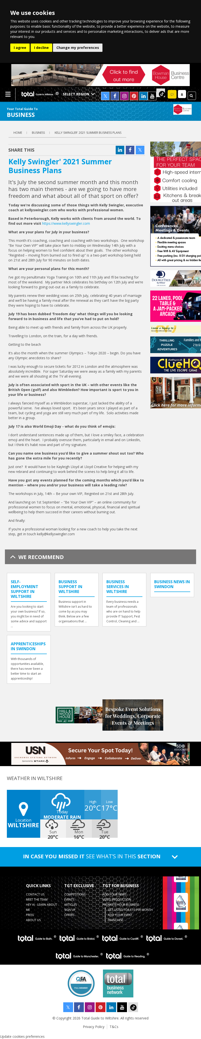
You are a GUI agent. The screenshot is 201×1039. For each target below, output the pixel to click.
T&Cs (114, 1026)
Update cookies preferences (22, 1036)
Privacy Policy (93, 1026)
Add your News (114, 894)
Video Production (116, 899)
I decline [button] (41, 47)
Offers (69, 915)
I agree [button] (20, 47)
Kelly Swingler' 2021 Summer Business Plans (88, 133)
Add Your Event (120, 915)
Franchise (115, 920)
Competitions (74, 894)
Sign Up (69, 910)
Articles (70, 905)
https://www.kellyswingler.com (66, 223)
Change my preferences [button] (77, 47)
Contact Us (35, 894)
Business (38, 133)
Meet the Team (37, 899)
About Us (33, 920)
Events (69, 899)
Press (30, 915)
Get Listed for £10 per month (130, 910)
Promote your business (120, 905)
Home (17, 133)
